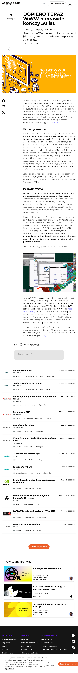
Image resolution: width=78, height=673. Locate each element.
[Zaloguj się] (70, 4)
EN (44, 4)
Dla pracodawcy (57, 4)
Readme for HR (47, 643)
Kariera (4, 646)
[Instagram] (73, 647)
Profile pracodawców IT (29, 643)
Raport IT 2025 (26, 649)
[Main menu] (75, 3)
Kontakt (5, 649)
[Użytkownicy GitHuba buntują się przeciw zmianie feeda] (18, 591)
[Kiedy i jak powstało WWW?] (18, 573)
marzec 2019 (52, 122)
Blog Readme (26, 646)
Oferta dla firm (46, 639)
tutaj (44, 335)
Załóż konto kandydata (29, 653)
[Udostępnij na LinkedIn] (3, 106)
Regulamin (6, 643)
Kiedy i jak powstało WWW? (47, 569)
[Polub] (15, 345)
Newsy (6, 49)
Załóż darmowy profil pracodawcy (54, 649)
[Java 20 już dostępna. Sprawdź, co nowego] (18, 609)
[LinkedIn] (73, 641)
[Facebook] (73, 635)
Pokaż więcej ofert (39, 547)
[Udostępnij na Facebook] (3, 101)
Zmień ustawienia (50, 664)
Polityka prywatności (9, 639)
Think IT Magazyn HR (49, 646)
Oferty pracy (25, 639)
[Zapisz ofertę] (73, 375)
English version (7, 653)
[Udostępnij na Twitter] (3, 112)
